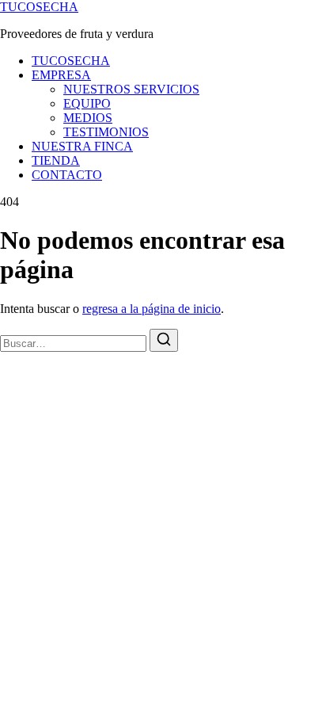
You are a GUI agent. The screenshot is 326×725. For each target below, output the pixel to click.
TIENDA (56, 160)
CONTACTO (67, 174)
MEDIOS (87, 117)
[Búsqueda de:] (75, 342)
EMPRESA (61, 75)
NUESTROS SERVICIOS (131, 89)
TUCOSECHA (39, 6)
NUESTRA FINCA (82, 146)
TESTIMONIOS (106, 132)
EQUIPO (87, 103)
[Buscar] (164, 340)
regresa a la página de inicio (151, 308)
